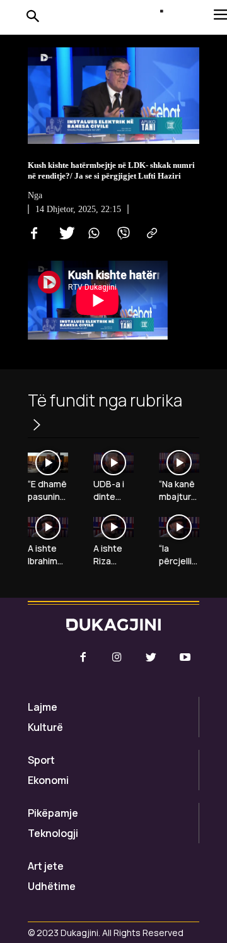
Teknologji (53, 833)
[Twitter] (63, 233)
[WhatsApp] (92, 233)
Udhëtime (52, 886)
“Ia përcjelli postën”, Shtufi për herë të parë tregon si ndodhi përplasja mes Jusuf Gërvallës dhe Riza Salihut (179, 554)
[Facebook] (34, 233)
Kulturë (45, 727)
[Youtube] (185, 658)
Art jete (46, 866)
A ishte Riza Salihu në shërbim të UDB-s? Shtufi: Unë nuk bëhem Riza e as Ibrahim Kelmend (113, 554)
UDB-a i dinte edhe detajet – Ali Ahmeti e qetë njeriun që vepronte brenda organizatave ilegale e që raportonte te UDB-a (113, 490)
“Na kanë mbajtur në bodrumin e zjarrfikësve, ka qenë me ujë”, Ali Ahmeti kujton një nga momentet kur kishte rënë (179, 490)
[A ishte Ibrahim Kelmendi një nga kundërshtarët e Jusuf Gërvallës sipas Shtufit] (48, 527)
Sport (41, 760)
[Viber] (121, 233)
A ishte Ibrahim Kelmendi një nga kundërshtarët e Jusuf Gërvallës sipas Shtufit (47, 554)
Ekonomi (48, 780)
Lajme (42, 707)
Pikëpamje (53, 813)
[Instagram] (117, 658)
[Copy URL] (150, 233)
